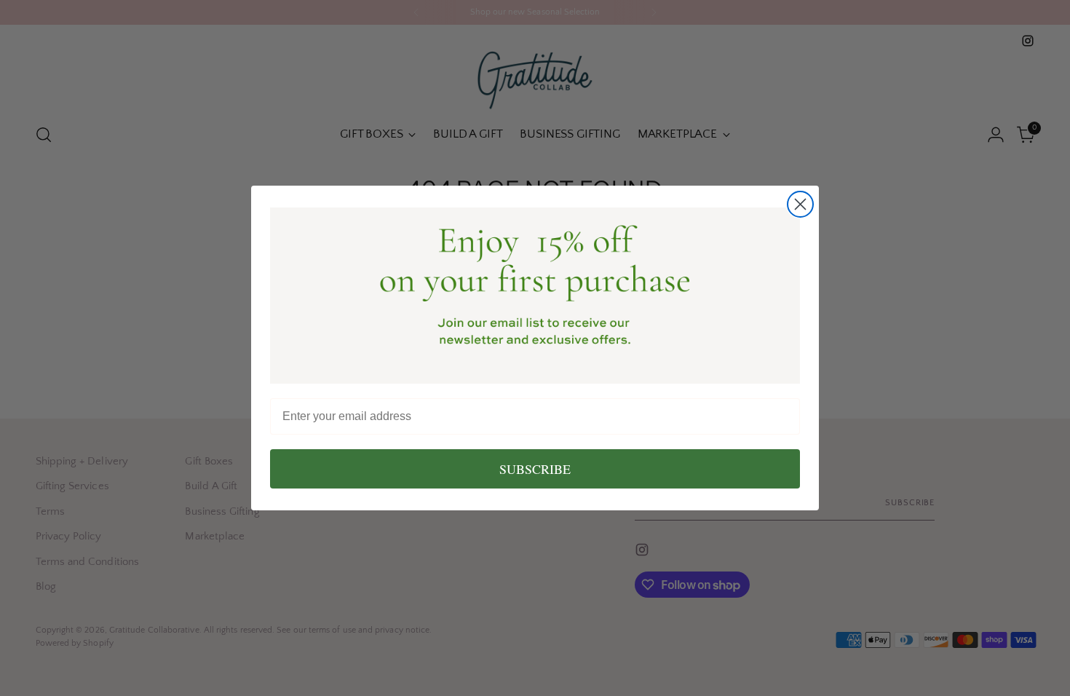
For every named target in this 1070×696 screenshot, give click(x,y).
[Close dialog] (800, 204)
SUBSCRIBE (535, 469)
